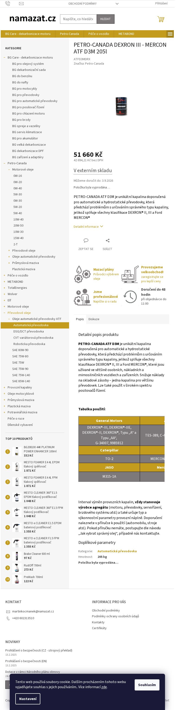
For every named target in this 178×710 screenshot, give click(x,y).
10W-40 (18, 219)
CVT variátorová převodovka (33, 337)
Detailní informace (86, 226)
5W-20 (17, 207)
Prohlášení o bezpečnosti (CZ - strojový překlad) (38, 650)
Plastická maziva (23, 269)
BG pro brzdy (21, 120)
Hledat (105, 19)
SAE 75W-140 (21, 375)
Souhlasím (147, 684)
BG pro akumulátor (25, 138)
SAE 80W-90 (20, 350)
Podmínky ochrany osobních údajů (115, 616)
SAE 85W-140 (21, 381)
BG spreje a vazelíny (26, 126)
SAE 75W (18, 362)
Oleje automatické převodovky (33, 256)
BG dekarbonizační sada (29, 70)
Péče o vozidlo (18, 275)
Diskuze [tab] (94, 319)
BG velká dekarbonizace (29, 144)
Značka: (89, 63)
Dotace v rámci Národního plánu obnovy (32, 672)
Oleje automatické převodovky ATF (36, 319)
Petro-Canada (17, 163)
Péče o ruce (16, 418)
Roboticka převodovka (29, 344)
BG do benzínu (22, 76)
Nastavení (27, 698)
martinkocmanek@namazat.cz (33, 611)
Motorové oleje (23, 169)
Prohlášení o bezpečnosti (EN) (26, 661)
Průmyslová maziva (25, 263)
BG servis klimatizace (27, 132)
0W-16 (17, 176)
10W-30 (18, 232)
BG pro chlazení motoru (28, 113)
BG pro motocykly (24, 88)
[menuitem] (28, 34)
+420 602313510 (23, 618)
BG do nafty (20, 82)
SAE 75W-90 (20, 369)
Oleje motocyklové (21, 393)
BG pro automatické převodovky (34, 101)
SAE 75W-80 (20, 356)
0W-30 (17, 200)
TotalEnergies (17, 288)
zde (104, 687)
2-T (15, 244)
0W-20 (17, 182)
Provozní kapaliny (20, 387)
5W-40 (17, 213)
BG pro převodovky (25, 95)
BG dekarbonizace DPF (28, 151)
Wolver (12, 294)
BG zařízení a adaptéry (28, 157)
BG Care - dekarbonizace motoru (30, 57)
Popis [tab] (80, 319)
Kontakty (98, 622)
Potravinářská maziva (22, 412)
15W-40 (18, 238)
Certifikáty (99, 628)
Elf (9, 300)
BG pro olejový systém (28, 64)
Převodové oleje (23, 250)
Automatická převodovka (30, 325)
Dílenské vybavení (20, 425)
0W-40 (17, 188)
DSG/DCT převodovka (28, 331)
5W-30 (17, 194)
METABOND (15, 281)
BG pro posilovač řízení (28, 107)
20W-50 (18, 225)
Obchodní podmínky (82, 4)
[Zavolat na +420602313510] (12, 3)
